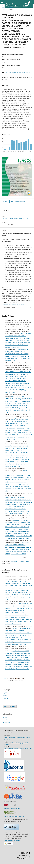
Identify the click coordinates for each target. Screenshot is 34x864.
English (5, 693)
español (5, 695)
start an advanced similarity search (20, 561)
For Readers (6, 717)
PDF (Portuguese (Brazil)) (19, 201)
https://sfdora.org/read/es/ (12, 840)
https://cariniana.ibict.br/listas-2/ (14, 816)
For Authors (6, 720)
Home (3, 6)
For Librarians (6, 722)
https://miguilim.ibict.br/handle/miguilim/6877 (18, 748)
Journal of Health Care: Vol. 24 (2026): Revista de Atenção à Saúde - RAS (17, 345)
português (6, 698)
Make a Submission (9, 706)
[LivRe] (15, 799)
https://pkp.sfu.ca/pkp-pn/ (12, 808)
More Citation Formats (9, 307)
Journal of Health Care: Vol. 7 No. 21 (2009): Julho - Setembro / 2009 (18, 358)
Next (28, 558)
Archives (9, 6)
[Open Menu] (2, 2)
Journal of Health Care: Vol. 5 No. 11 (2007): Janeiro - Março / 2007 (18, 597)
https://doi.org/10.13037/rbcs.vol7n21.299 (17, 73)
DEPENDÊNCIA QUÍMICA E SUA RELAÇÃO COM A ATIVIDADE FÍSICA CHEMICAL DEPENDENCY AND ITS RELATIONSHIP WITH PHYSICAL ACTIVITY (18, 547)
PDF (5, 201)
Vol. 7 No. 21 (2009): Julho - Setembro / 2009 (13, 8)
